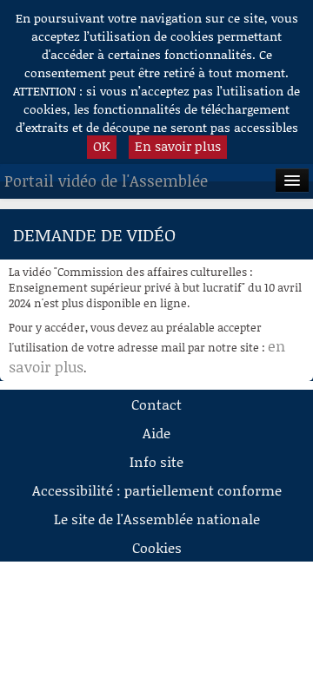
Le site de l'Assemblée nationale (157, 519)
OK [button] (101, 145)
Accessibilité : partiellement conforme (157, 490)
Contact (156, 404)
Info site (156, 461)
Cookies (157, 547)
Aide (156, 433)
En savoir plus (178, 145)
